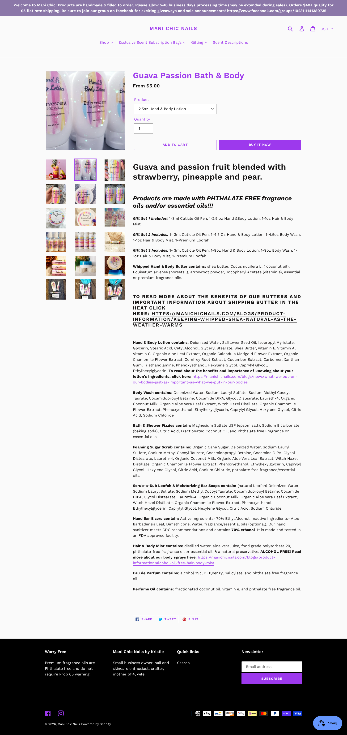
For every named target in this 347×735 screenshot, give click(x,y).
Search (183, 663)
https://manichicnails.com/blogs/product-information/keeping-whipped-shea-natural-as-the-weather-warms (215, 319)
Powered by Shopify (96, 724)
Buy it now (260, 144)
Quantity (142, 119)
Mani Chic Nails (173, 28)
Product (141, 99)
